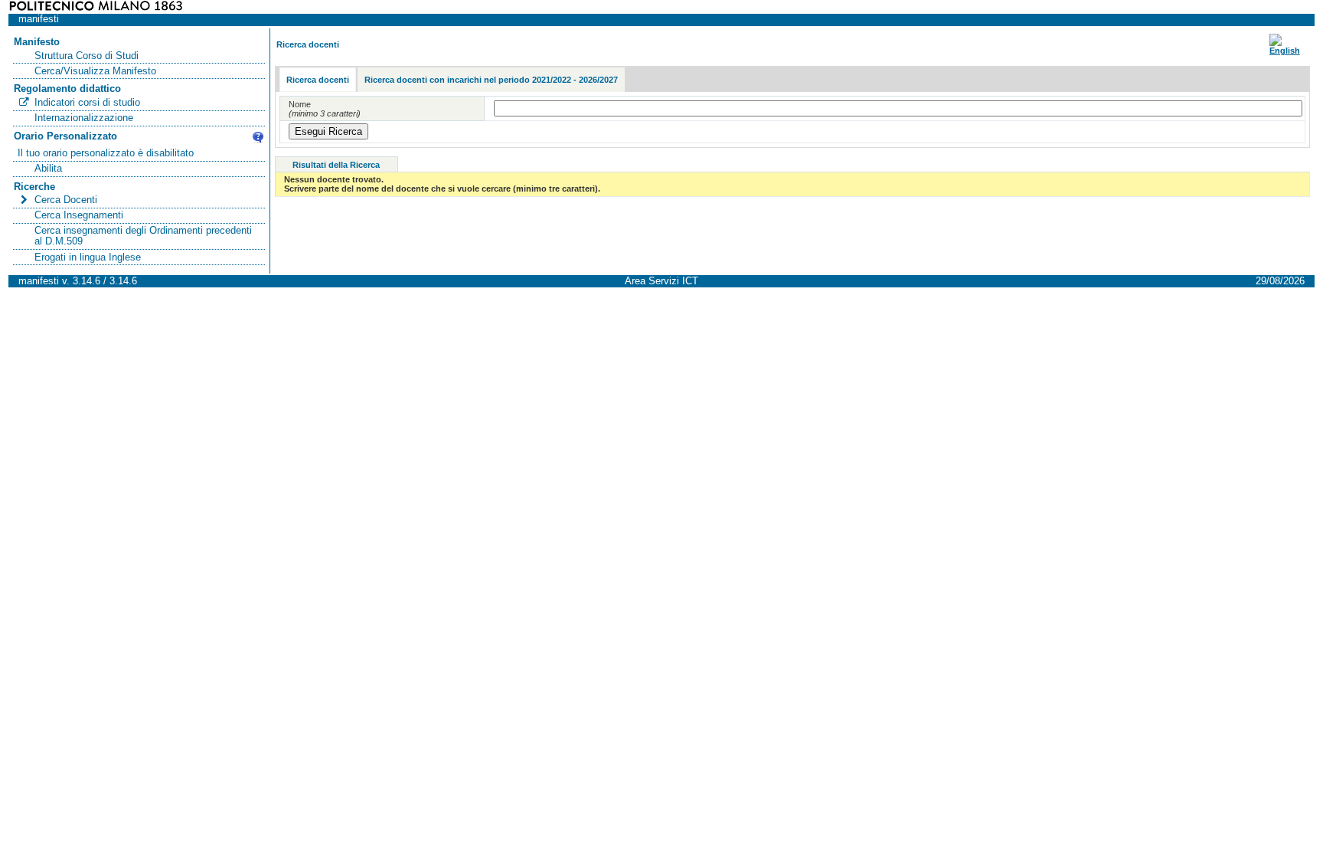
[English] (1284, 50)
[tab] (317, 80)
